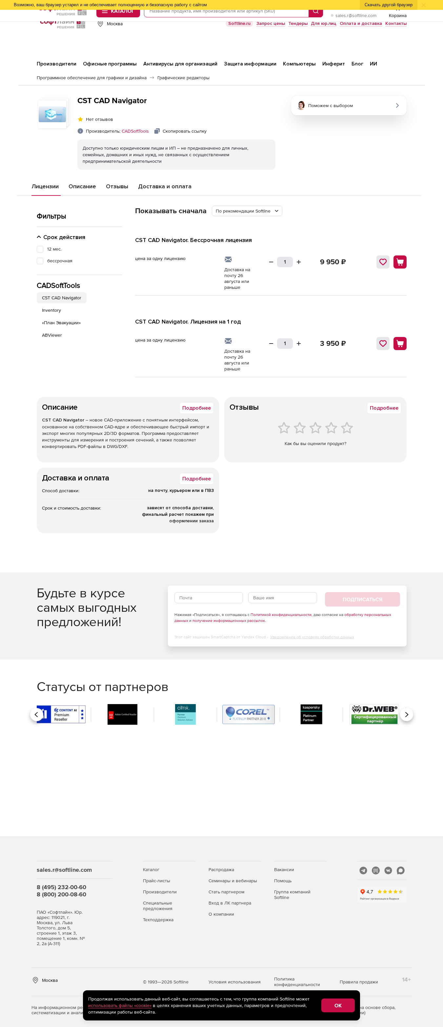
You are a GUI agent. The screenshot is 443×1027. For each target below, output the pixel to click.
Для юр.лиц (323, 23)
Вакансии (284, 869)
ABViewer (52, 335)
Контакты (396, 23)
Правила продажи (359, 981)
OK (338, 1005)
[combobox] (247, 211)
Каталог (151, 869)
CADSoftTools (135, 131)
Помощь (283, 880)
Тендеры (298, 23)
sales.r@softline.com (355, 15)
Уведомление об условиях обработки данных (312, 637)
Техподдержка (158, 919)
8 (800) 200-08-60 (61, 894)
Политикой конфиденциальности (281, 614)
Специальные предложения (157, 905)
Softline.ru (239, 23)
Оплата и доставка (361, 23)
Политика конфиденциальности (297, 981)
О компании (221, 914)
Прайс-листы (156, 880)
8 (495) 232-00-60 (61, 887)
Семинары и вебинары (233, 880)
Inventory (51, 310)
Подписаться (362, 599)
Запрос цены (270, 23)
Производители (160, 891)
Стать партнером (226, 891)
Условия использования (235, 981)
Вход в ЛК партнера (230, 903)
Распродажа (221, 869)
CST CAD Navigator (61, 297)
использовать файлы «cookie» (119, 1005)
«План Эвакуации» (61, 322)
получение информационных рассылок (228, 620)
